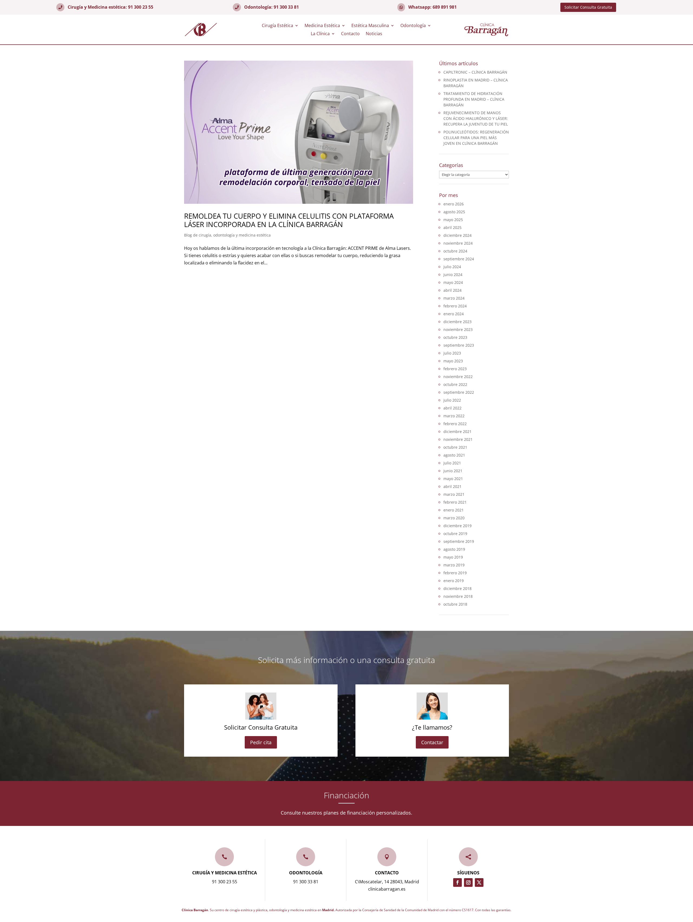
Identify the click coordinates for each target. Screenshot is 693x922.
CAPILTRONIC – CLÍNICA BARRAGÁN (475, 72)
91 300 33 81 (286, 7)
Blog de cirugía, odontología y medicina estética (227, 235)
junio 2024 (452, 274)
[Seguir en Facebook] (457, 882)
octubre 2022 (455, 384)
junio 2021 (452, 470)
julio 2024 (452, 266)
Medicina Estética (322, 26)
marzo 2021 (454, 494)
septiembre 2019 (458, 541)
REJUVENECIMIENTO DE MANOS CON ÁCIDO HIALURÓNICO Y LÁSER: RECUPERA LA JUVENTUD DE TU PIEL (475, 118)
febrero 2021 (455, 502)
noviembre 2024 (458, 243)
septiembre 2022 (458, 392)
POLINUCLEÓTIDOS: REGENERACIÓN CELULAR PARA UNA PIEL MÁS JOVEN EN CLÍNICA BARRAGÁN (476, 137)
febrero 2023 (455, 368)
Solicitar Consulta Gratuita (588, 7)
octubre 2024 (455, 251)
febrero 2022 (455, 423)
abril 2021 (452, 486)
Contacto (350, 34)
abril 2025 (452, 227)
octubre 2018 (455, 604)
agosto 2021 (454, 455)
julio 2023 (452, 353)
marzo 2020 (454, 517)
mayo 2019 (453, 557)
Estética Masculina (370, 26)
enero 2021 (453, 510)
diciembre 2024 (457, 235)
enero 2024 (453, 313)
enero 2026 (453, 203)
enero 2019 (453, 580)
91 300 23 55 (140, 7)
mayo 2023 (453, 360)
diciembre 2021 (457, 431)
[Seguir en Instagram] (468, 882)
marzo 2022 (454, 415)
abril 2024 (452, 290)
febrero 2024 (455, 306)
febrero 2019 (455, 572)
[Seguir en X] (479, 882)
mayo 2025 (453, 219)
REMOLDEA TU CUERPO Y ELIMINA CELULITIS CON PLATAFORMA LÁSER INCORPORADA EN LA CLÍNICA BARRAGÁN (289, 220)
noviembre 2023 (458, 329)
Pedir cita (261, 742)
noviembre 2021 (458, 439)
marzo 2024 (454, 298)
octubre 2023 (455, 337)
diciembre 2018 (457, 588)
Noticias (374, 34)
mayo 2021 (453, 478)
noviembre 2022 (458, 376)
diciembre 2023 (457, 321)
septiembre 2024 (458, 258)
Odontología (413, 26)
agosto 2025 (454, 211)
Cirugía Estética (277, 26)
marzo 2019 (454, 564)
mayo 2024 (453, 282)
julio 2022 (452, 400)
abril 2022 (452, 408)
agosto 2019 (454, 549)
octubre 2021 (455, 447)
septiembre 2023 (458, 345)
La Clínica (320, 34)
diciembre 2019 (457, 525)
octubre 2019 (455, 533)
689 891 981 (445, 7)
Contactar (432, 742)
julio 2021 (452, 462)
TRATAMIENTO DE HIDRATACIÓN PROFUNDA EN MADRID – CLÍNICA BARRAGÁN (473, 99)
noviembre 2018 (458, 596)
